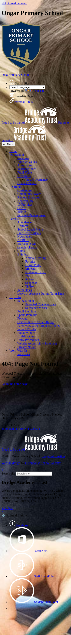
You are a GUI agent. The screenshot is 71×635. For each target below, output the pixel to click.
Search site (8, 473)
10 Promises (25, 204)
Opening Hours (27, 247)
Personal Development (31, 215)
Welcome (23, 158)
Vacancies (23, 354)
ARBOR (23, 240)
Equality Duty (26, 332)
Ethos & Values (27, 161)
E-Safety (22, 254)
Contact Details (26, 183)
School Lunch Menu (30, 229)
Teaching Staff (26, 169)
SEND (21, 211)
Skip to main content (14, 3)
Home (13, 151)
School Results (26, 329)
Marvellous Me (26, 243)
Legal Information (53, 456)
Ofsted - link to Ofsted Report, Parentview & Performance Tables (38, 323)
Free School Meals (29, 233)
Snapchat (31, 283)
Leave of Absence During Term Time (40, 293)
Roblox (30, 279)
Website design (11, 463)
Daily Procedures (28, 340)
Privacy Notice (26, 347)
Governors (24, 176)
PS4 (27, 275)
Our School (16, 154)
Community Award (29, 194)
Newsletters (24, 236)
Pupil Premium (26, 311)
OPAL (21, 208)
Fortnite (30, 261)
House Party (33, 265)
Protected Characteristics (40, 304)
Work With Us (18, 350)
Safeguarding (25, 300)
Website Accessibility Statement (37, 343)
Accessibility (25, 201)
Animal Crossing (35, 258)
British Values (26, 336)
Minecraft (31, 268)
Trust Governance (36, 179)
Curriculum (24, 190)
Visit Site (7, 508)
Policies (22, 318)
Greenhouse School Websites (43, 463)
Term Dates (24, 290)
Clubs (21, 250)
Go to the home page (15, 383)
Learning (15, 186)
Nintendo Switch (35, 272)
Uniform (22, 226)
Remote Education (28, 197)
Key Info (15, 297)
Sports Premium (27, 315)
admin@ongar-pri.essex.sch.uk (21, 428)
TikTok (29, 286)
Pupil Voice (24, 172)
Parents (14, 218)
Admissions (24, 165)
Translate (38, 90)
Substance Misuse (36, 307)
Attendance (24, 222)
